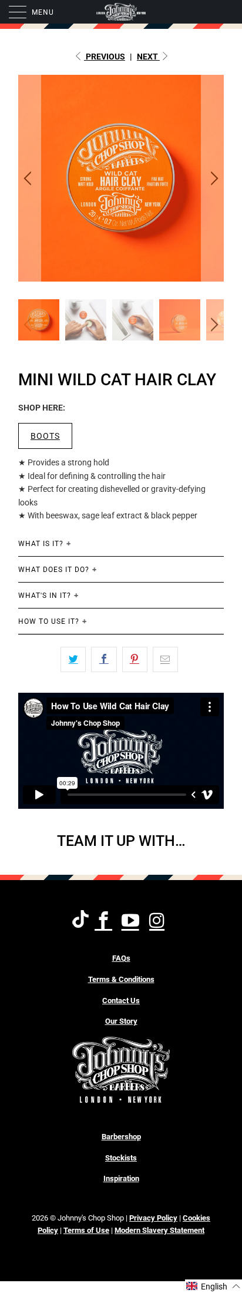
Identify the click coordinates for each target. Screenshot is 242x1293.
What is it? (40, 544)
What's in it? (44, 595)
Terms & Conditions (121, 979)
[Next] (212, 178)
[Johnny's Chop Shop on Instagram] (158, 921)
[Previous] (29, 178)
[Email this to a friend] (165, 659)
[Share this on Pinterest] (134, 659)
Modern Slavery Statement (159, 1230)
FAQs (121, 958)
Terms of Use (86, 1230)
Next (148, 56)
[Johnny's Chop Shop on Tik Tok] (80, 920)
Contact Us (121, 1000)
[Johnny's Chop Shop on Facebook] (104, 921)
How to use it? (48, 621)
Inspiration (121, 1178)
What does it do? (53, 570)
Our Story (121, 1021)
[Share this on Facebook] (103, 659)
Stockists (121, 1157)
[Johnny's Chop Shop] (121, 12)
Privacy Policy (153, 1217)
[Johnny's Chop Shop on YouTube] (131, 921)
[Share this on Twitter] (73, 659)
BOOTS (45, 436)
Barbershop (121, 1136)
